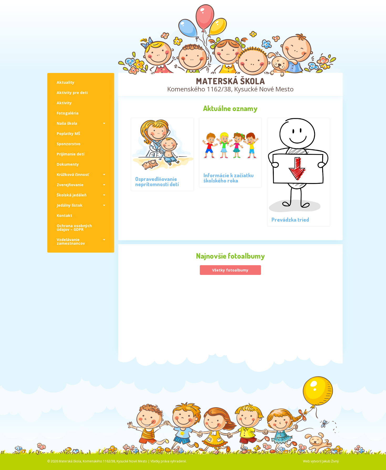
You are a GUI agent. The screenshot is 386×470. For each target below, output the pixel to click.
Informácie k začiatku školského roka (229, 178)
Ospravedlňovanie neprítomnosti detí (157, 181)
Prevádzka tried (290, 219)
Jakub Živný (330, 461)
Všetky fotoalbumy (230, 270)
